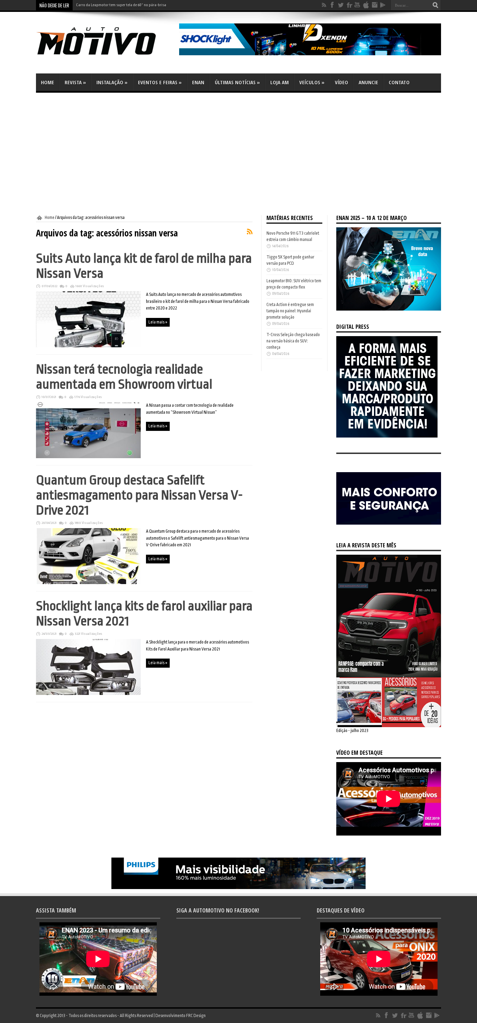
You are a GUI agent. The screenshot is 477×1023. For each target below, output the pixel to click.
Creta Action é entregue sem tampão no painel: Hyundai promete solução (290, 311)
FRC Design (196, 1015)
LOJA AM (279, 82)
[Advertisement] (238, 154)
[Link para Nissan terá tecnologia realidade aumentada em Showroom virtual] (88, 456)
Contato (399, 82)
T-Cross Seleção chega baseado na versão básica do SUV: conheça (293, 341)
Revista (75, 82)
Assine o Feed (249, 231)
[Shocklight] (310, 53)
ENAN (198, 82)
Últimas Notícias (237, 82)
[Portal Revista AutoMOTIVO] (106, 56)
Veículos (311, 82)
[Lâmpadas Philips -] (238, 887)
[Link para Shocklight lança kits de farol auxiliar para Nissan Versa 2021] (88, 693)
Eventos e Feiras (160, 82)
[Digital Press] (387, 436)
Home (47, 82)
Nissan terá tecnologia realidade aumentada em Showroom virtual (124, 377)
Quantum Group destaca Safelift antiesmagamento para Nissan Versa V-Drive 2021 (139, 495)
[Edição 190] (388, 725)
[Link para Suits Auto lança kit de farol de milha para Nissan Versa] (88, 345)
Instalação (111, 82)
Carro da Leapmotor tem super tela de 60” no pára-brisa (121, 5)
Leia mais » (157, 322)
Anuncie (368, 82)
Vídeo (341, 82)
